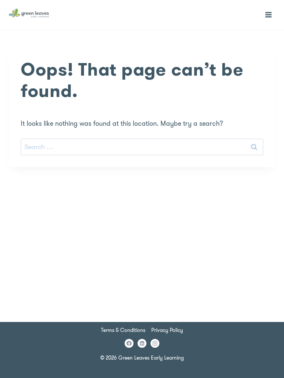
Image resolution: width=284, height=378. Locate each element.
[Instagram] (155, 343)
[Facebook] (129, 343)
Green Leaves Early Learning (151, 357)
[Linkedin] (142, 343)
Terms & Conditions (123, 330)
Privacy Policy (167, 330)
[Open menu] (268, 14)
